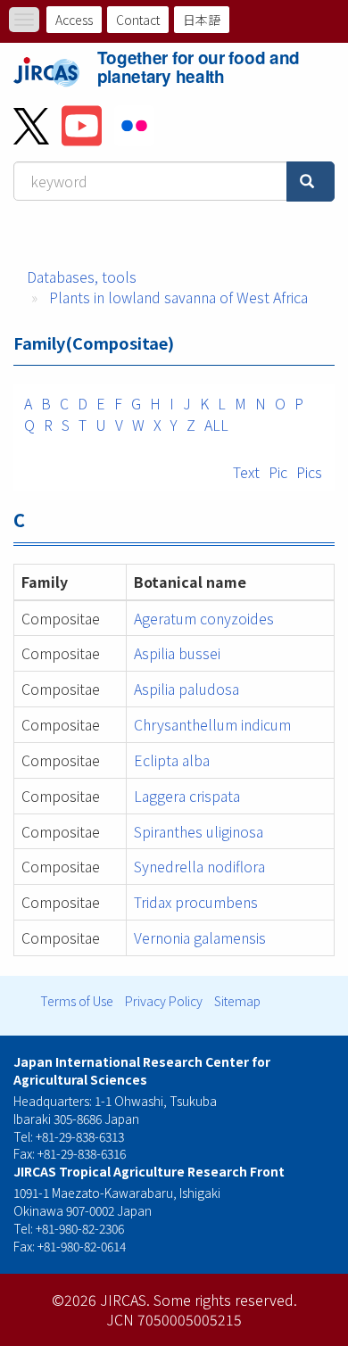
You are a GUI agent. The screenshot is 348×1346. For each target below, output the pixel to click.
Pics (309, 472)
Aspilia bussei (177, 653)
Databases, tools (82, 276)
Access (74, 20)
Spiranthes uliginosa (198, 831)
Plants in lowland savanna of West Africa (178, 297)
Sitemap (237, 1001)
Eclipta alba (172, 760)
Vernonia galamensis (200, 937)
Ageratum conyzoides (204, 618)
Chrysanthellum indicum (212, 724)
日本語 (201, 20)
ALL (216, 424)
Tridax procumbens (196, 901)
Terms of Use (76, 1001)
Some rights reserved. (225, 1299)
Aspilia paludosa (186, 688)
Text (246, 472)
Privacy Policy (164, 1001)
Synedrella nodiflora (199, 866)
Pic (278, 472)
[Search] (310, 181)
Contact (138, 20)
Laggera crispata (187, 795)
